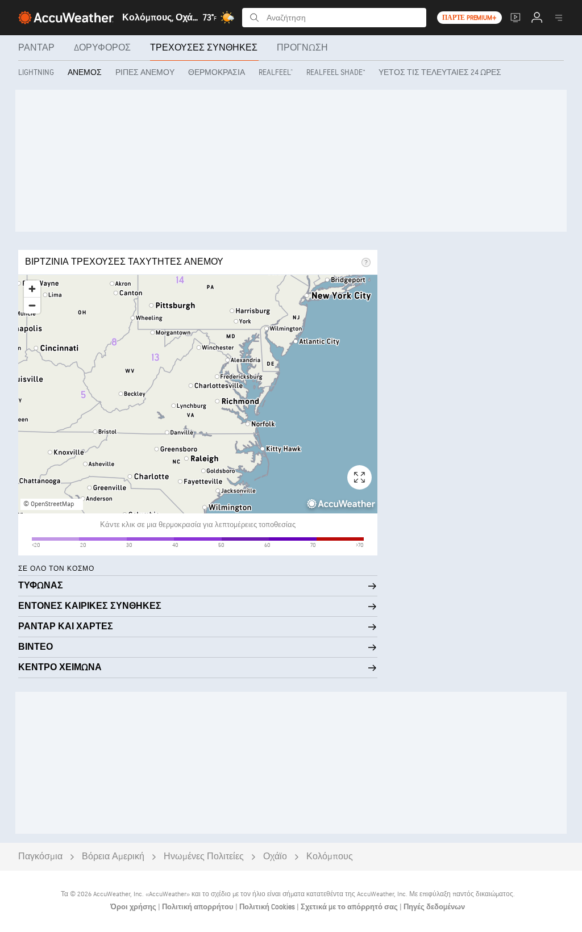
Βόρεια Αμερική (113, 856)
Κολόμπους (329, 856)
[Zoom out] (32, 305)
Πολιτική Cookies (268, 907)
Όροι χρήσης (134, 907)
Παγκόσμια (40, 856)
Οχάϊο (275, 856)
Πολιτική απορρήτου (198, 907)
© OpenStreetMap (48, 504)
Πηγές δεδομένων (434, 907)
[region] (197, 394)
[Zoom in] (32, 289)
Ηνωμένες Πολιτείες (204, 856)
